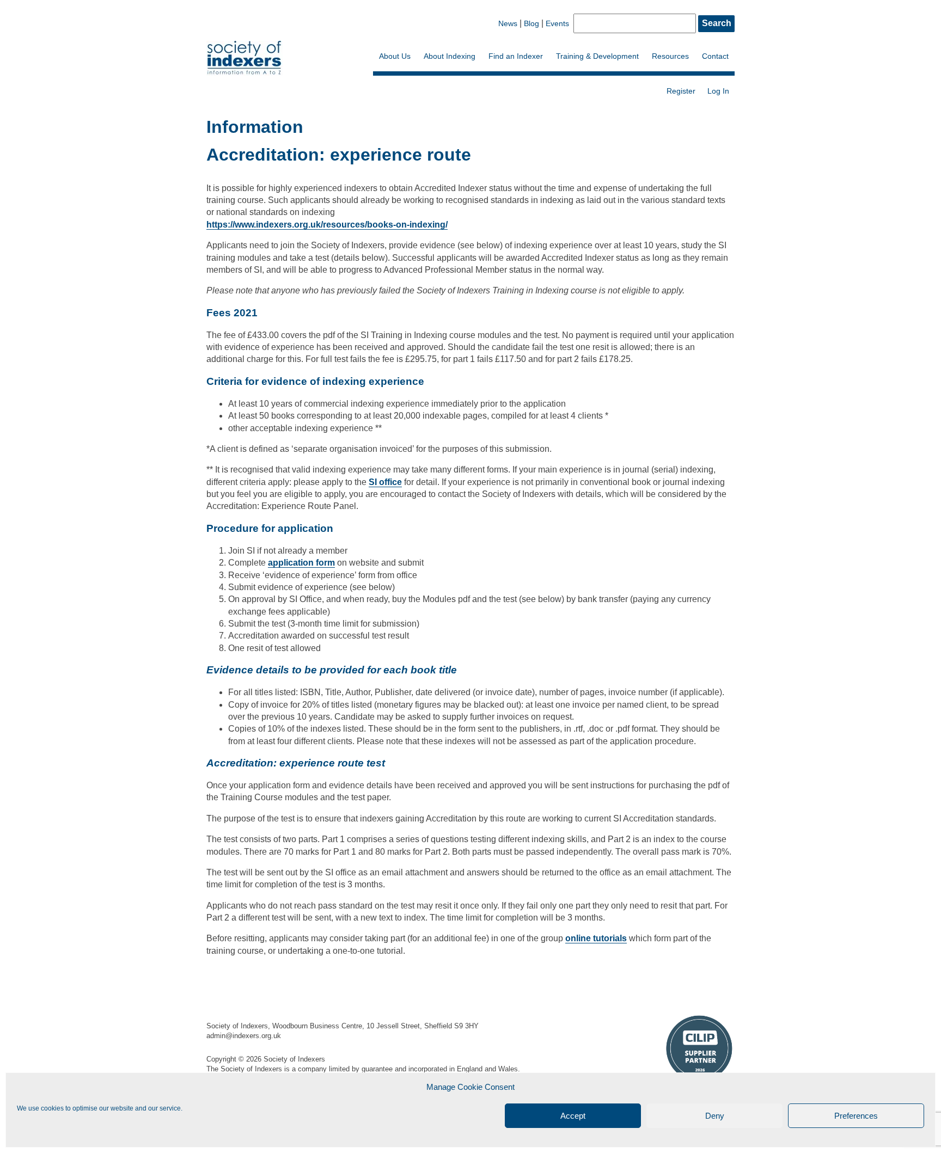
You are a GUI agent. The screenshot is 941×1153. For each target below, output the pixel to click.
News (507, 23)
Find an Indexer (515, 56)
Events (557, 23)
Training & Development (597, 56)
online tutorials (596, 938)
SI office (385, 482)
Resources (670, 56)
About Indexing (449, 56)
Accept (572, 1115)
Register (681, 91)
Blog (531, 23)
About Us (395, 56)
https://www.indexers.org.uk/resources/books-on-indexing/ (327, 224)
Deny (714, 1115)
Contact (715, 56)
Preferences (856, 1115)
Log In (718, 91)
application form (301, 562)
